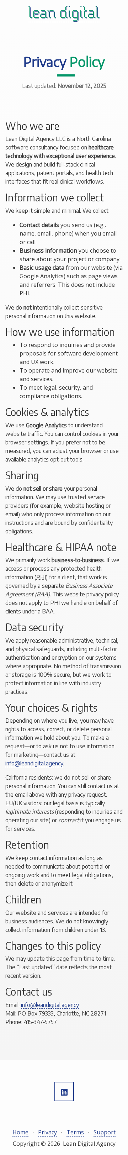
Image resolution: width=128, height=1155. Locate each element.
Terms (75, 1132)
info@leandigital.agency (34, 763)
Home (20, 1132)
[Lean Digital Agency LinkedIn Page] (64, 1091)
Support (105, 1132)
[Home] (64, 14)
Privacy (47, 1132)
